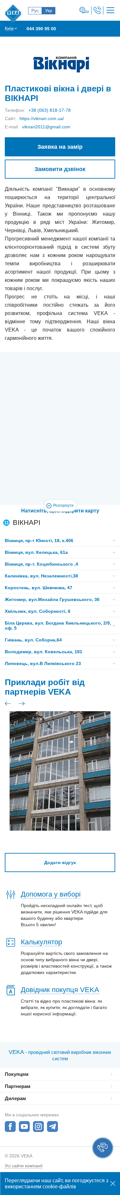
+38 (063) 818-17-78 (49, 110)
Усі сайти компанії (24, 1165)
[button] (102, 1147)
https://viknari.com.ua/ (42, 118)
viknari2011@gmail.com (46, 126)
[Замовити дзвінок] (97, 10)
